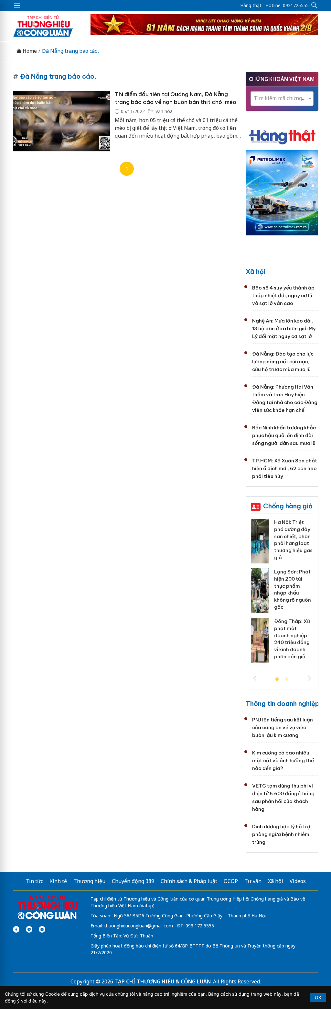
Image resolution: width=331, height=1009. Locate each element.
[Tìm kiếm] (314, 5)
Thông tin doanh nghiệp (282, 703)
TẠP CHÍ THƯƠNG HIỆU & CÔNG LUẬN (162, 981)
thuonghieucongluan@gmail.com (138, 926)
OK (318, 997)
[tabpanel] (282, 593)
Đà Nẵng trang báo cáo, (70, 51)
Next (309, 678)
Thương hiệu (89, 881)
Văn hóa (163, 111)
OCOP (231, 881)
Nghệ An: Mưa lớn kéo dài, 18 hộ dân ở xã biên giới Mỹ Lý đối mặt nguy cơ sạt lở (284, 328)
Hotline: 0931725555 (287, 5)
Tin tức (34, 881)
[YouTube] (29, 929)
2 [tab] (286, 679)
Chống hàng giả (288, 506)
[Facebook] (16, 929)
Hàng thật (251, 5)
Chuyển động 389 (133, 881)
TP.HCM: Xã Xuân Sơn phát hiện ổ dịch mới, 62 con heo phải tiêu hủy (284, 468)
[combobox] (282, 98)
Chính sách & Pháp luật (189, 881)
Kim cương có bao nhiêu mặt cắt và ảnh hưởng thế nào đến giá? (283, 760)
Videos (298, 881)
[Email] (42, 929)
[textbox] (282, 98)
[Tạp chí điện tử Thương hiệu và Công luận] (47, 907)
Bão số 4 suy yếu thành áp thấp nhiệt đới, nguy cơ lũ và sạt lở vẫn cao (283, 295)
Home (29, 51)
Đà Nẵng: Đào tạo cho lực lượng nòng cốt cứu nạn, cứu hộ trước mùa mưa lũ (283, 361)
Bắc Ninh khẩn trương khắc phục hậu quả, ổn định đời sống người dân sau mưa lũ (284, 435)
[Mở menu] (17, 5)
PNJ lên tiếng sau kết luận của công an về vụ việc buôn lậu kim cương (282, 727)
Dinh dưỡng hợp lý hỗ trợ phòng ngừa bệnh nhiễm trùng (281, 834)
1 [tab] (277, 679)
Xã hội (255, 271)
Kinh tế (58, 881)
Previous (255, 678)
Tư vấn (253, 881)
